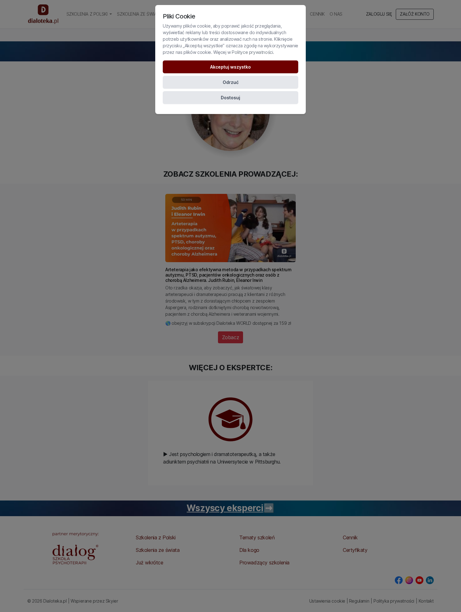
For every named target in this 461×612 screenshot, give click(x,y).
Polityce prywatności (252, 52)
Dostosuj (230, 97)
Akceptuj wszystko (230, 67)
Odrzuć (231, 82)
